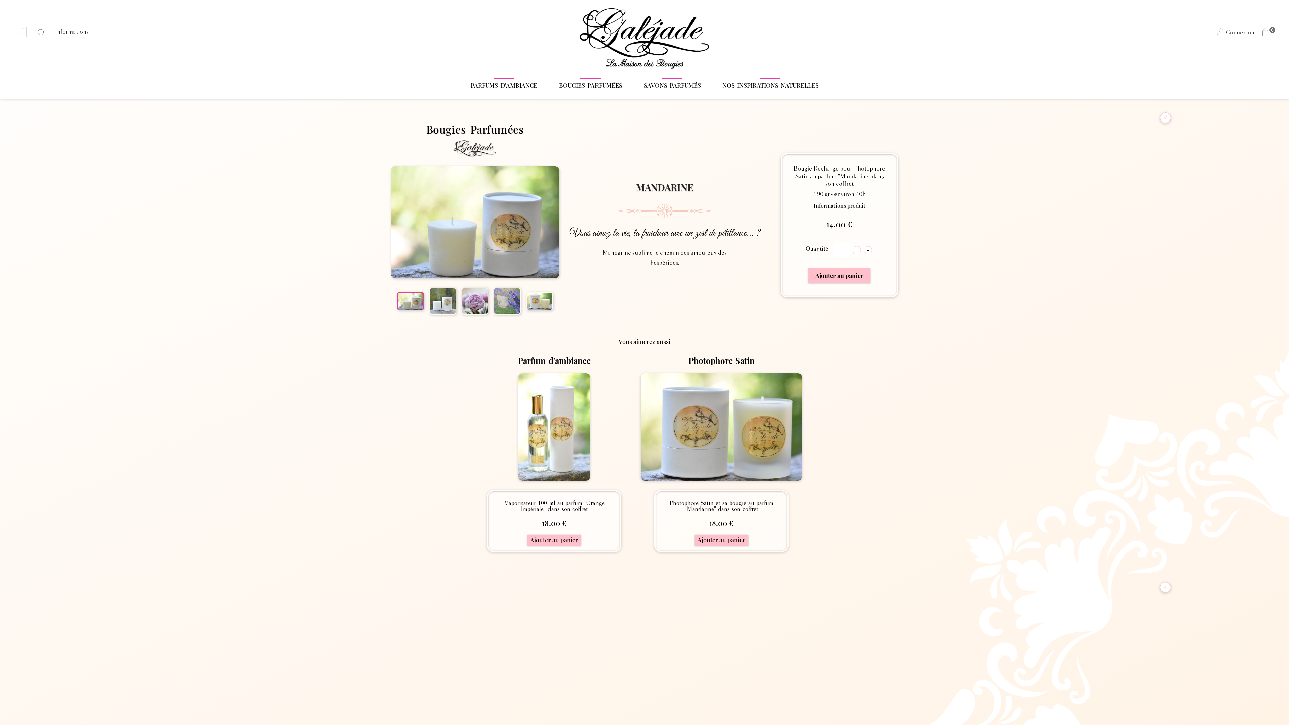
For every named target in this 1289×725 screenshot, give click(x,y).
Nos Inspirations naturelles (770, 85)
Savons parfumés (672, 85)
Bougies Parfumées (590, 85)
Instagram (41, 32)
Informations (72, 32)
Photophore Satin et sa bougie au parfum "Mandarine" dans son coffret (721, 506)
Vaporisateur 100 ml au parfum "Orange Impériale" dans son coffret (554, 506)
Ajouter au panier (839, 276)
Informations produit (839, 205)
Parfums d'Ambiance (504, 85)
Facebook (21, 32)
